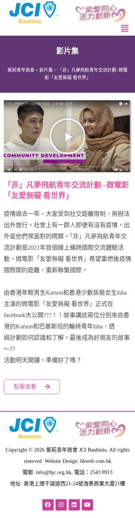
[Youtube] (87, 504)
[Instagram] (61, 504)
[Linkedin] (74, 504)
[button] (67, 136)
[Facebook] (48, 504)
